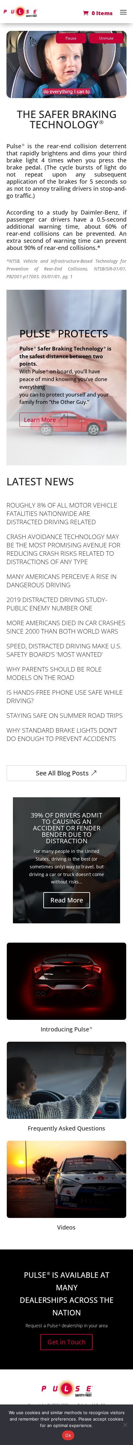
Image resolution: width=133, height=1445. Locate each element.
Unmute (106, 38)
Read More (66, 900)
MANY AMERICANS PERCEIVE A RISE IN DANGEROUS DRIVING (61, 580)
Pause (71, 38)
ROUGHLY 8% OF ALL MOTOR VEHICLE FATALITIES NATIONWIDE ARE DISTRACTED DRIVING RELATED (61, 513)
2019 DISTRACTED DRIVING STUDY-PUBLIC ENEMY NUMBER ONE (56, 603)
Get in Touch (66, 1342)
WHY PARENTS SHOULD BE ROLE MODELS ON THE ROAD (54, 673)
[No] (125, 1425)
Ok (68, 1435)
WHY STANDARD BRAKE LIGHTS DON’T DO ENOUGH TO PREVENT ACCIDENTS (61, 734)
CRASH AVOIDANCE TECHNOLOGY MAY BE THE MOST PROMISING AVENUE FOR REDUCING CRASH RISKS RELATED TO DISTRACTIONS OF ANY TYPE (63, 549)
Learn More (40, 420)
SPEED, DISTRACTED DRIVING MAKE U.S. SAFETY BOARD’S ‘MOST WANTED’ (64, 650)
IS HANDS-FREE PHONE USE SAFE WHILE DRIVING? (64, 696)
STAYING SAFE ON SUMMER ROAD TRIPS (64, 715)
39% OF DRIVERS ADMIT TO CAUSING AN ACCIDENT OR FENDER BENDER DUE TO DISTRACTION (66, 828)
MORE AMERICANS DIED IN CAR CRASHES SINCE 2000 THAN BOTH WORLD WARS (65, 627)
